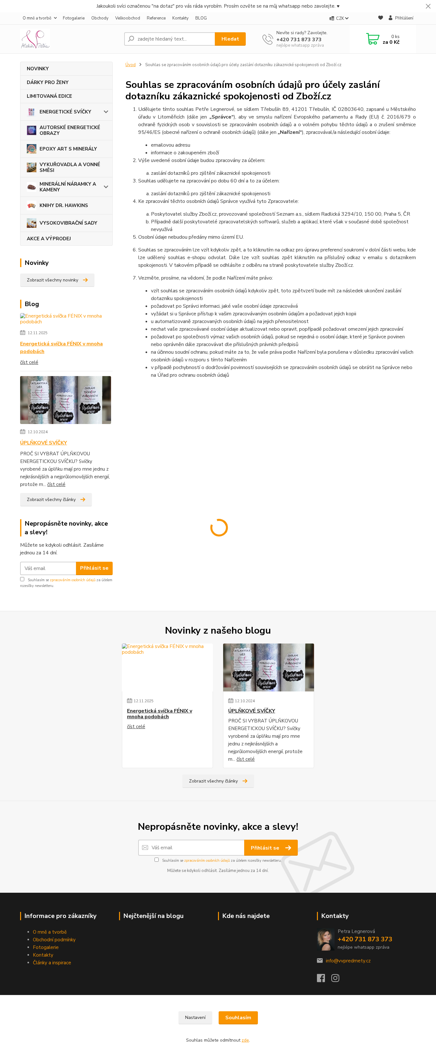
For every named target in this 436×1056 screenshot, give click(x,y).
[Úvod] (69, 39)
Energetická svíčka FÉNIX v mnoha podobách (61, 347)
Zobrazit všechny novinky (52, 280)
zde (245, 1040)
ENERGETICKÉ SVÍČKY (65, 112)
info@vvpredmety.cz (348, 961)
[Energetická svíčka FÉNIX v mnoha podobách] (66, 320)
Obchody (100, 18)
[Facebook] (324, 980)
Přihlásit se (94, 568)
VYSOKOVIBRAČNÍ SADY (68, 223)
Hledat (230, 38)
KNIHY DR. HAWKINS (64, 205)
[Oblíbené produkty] (381, 19)
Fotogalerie (74, 18)
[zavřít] (428, 6)
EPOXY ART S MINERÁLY (68, 149)
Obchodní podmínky (54, 940)
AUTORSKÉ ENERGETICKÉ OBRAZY (70, 130)
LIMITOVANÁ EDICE (49, 96)
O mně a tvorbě (37, 18)
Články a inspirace (52, 963)
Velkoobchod (127, 18)
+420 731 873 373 (299, 39)
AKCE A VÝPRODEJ (49, 238)
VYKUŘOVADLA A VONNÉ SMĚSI (70, 167)
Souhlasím (238, 1017)
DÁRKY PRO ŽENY (48, 82)
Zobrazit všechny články (51, 500)
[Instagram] (338, 980)
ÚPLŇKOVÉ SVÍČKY (43, 442)
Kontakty (180, 18)
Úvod (130, 65)
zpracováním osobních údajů (72, 580)
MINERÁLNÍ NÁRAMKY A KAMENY (68, 187)
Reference (156, 18)
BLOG (201, 18)
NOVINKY (38, 69)
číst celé (29, 362)
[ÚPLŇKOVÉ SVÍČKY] (65, 401)
